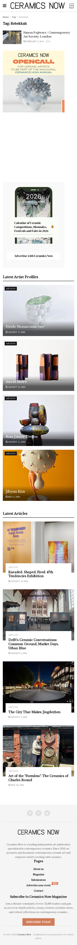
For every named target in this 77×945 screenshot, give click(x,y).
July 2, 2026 (13, 496)
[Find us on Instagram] (30, 813)
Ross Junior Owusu (22, 437)
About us (38, 869)
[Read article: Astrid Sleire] (38, 365)
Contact (38, 890)
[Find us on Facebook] (38, 813)
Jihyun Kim (15, 491)
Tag (14, 17)
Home (6, 17)
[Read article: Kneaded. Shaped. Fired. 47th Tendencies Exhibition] (38, 547)
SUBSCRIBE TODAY (38, 922)
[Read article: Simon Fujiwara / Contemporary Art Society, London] (12, 37)
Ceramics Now (24, 934)
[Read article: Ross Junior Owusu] (38, 420)
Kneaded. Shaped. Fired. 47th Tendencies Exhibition (30, 574)
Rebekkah (23, 17)
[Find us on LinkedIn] (47, 813)
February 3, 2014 (34, 41)
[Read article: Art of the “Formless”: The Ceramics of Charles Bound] (38, 750)
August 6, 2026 (18, 653)
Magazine (38, 874)
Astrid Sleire (16, 382)
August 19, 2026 (19, 581)
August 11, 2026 (16, 441)
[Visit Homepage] (37, 5)
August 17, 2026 (16, 332)
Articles (13, 567)
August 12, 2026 (16, 386)
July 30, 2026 (17, 785)
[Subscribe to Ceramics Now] (71, 5)
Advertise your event (38, 885)
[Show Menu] (4, 5)
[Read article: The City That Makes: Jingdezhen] (38, 687)
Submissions (38, 880)
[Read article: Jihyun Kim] (38, 475)
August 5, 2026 (18, 717)
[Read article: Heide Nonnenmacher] (38, 310)
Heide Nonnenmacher (25, 327)
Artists (11, 288)
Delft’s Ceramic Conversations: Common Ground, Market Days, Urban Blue (33, 644)
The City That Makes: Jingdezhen (34, 712)
